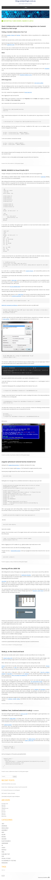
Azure (3, 834)
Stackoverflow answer (15, 550)
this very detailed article (15, 286)
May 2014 (3, 813)
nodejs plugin (12, 718)
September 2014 (5, 808)
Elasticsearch (6, 841)
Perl (6, 163)
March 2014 (4, 816)
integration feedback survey (26, 74)
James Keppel (21, 163)
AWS (3, 832)
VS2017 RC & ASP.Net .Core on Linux (9, 783)
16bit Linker (14, 280)
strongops (43, 689)
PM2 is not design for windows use (19, 675)
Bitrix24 (13, 35)
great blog (43, 176)
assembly (7, 455)
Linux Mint (4, 581)
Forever (3, 666)
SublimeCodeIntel (8, 724)
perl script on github (39, 83)
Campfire (9, 35)
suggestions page (10, 44)
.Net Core (3, 870)
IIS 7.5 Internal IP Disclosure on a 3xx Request (11, 790)
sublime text (11, 771)
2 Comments (36, 710)
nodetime (36, 689)
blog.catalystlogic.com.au (25, 1)
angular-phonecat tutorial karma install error (19, 462)
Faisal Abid (9, 673)
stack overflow (6, 319)
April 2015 (3, 806)
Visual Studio (12, 455)
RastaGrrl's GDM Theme (38, 590)
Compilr (14, 698)
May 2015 (3, 805)
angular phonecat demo (14, 465)
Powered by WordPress (43, 877)
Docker (4, 839)
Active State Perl (28, 92)
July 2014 (3, 810)
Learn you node (24, 713)
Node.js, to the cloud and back (13, 651)
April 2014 (3, 814)
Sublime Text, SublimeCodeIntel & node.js (17, 710)
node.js (11, 561)
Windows (5, 863)
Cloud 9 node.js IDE (8, 658)
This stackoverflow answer (36, 681)
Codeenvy (10, 698)
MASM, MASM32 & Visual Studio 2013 (15, 170)
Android (4, 826)
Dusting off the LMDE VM (11, 568)
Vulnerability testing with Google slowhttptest (11, 796)
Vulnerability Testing (9, 860)
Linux (7, 644)
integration (47, 68)
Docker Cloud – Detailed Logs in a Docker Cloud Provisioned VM (14, 787)
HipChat (18, 35)
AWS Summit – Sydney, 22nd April (8, 793)
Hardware (5, 843)
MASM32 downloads (16, 296)
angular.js (8, 561)
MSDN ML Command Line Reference (10, 305)
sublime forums (32, 739)
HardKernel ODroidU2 (26, 575)
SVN (8, 163)
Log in (3, 875)
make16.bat (20, 294)
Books (4, 836)
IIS (2, 845)
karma (18, 468)
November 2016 (5, 803)
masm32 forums (29, 271)
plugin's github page (29, 740)
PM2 (15, 667)
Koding (18, 698)
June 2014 (3, 811)
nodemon (27, 673)
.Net (3, 823)
